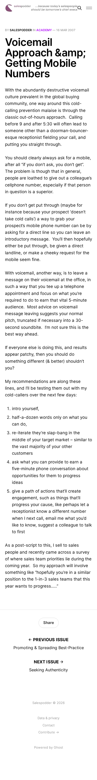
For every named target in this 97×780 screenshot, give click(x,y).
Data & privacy (48, 718)
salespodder (21, 30)
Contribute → (48, 732)
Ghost (58, 747)
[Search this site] (79, 8)
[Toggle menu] (89, 8)
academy (44, 30)
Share (48, 622)
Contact (49, 725)
